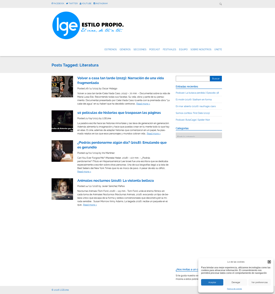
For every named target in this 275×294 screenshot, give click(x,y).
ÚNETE (218, 49)
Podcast (154, 49)
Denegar (236, 282)
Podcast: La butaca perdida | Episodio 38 (197, 92)
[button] (269, 261)
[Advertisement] (197, 158)
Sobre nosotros (200, 49)
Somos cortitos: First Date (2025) (193, 113)
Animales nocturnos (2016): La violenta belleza (115, 181)
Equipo (183, 49)
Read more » (143, 103)
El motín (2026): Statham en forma (194, 99)
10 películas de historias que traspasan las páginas (119, 113)
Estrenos (111, 49)
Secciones (139, 49)
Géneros (125, 49)
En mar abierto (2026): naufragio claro (196, 106)
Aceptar (212, 282)
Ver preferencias (259, 282)
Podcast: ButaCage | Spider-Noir (193, 119)
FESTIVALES (169, 49)
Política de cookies (234, 289)
